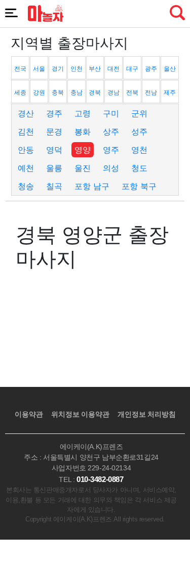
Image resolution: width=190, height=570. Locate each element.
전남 (151, 92)
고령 (82, 113)
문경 (54, 131)
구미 (111, 113)
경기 (58, 68)
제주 (170, 92)
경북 (95, 92)
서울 (39, 68)
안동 (26, 150)
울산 (170, 68)
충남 (76, 92)
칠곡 (54, 186)
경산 (26, 113)
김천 (26, 131)
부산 (95, 68)
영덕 (54, 150)
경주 (54, 113)
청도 (139, 168)
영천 (139, 150)
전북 (132, 92)
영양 (82, 150)
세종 (20, 92)
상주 (111, 131)
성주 (139, 131)
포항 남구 (91, 186)
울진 (82, 168)
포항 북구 (139, 186)
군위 (139, 113)
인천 (76, 68)
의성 (111, 168)
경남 (113, 92)
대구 (132, 68)
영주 (111, 150)
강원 (39, 92)
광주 (151, 68)
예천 (26, 168)
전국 (20, 68)
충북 (58, 92)
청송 (26, 186)
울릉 (54, 168)
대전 (113, 68)
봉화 (82, 131)
